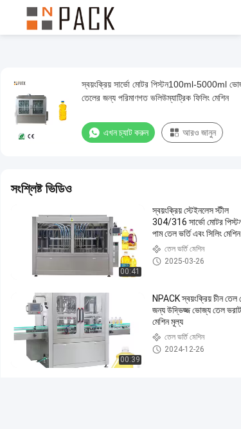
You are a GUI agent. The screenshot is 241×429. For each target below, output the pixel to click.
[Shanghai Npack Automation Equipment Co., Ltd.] (71, 17)
